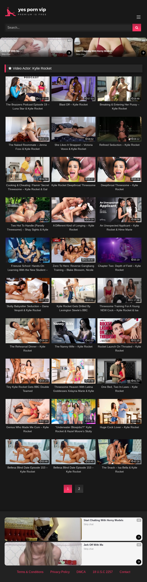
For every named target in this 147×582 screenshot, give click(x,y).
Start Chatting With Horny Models (94, 51)
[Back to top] (135, 570)
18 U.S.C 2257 (103, 572)
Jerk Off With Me (11, 51)
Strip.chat (6, 54)
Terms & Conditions (30, 572)
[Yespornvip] (73, 10)
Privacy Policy (60, 572)
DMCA (81, 572)
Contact (125, 572)
